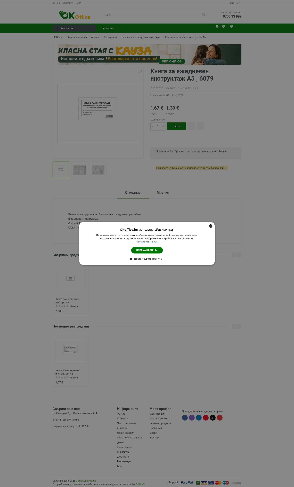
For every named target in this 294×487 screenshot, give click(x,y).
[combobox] (211, 226)
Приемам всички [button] (147, 250)
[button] (147, 259)
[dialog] (147, 243)
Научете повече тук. (147, 241)
